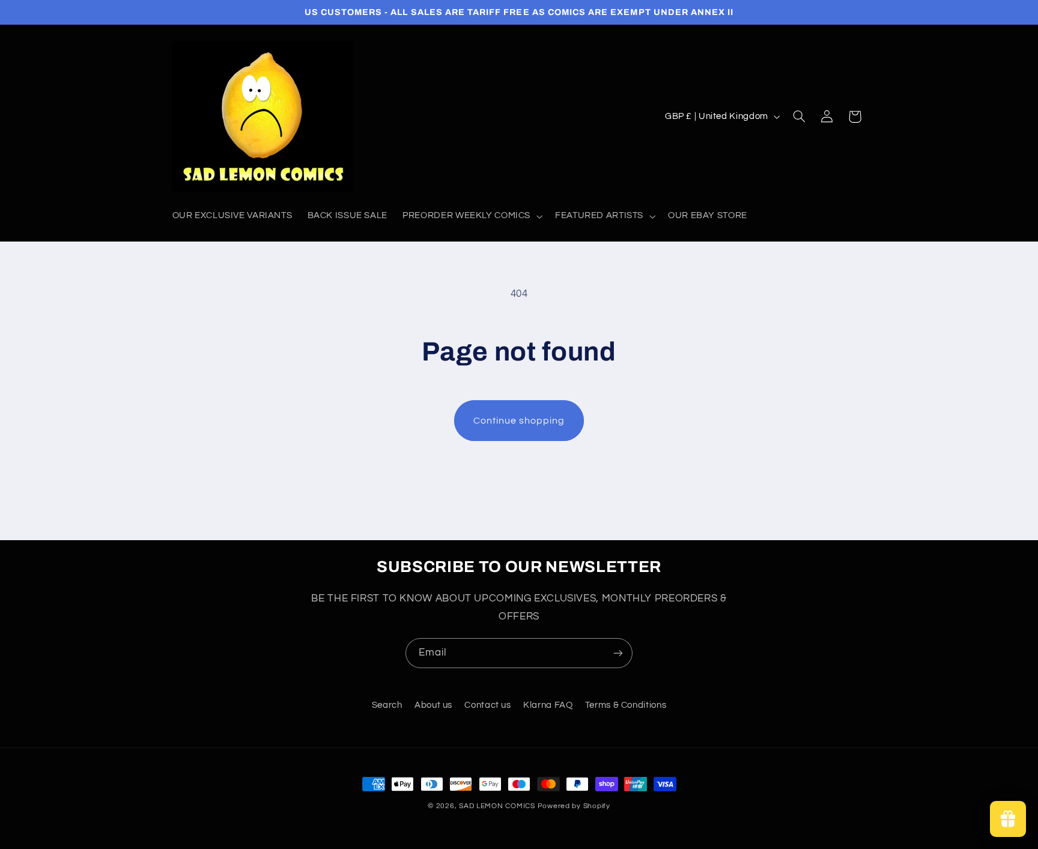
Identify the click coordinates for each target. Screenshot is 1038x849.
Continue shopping (519, 420)
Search (387, 705)
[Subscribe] (618, 653)
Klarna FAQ (547, 705)
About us (433, 705)
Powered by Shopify (574, 806)
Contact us (487, 705)
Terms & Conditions (625, 705)
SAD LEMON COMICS (497, 806)
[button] (471, 216)
